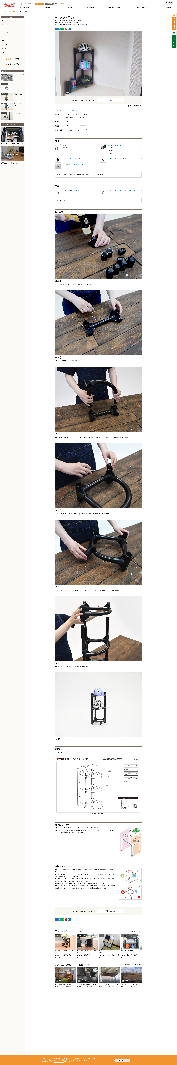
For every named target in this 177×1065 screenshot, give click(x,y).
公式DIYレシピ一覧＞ (135, 931)
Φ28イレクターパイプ (114, 145)
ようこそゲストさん (28, 3)
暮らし (4, 48)
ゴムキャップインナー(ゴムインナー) (74, 165)
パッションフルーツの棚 (129, 984)
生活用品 (168, 3)
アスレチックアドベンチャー (64, 984)
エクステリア (6, 24)
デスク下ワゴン (63, 955)
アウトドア (5, 32)
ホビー (4, 40)
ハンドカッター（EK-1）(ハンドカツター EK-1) (122, 190)
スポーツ (4, 44)
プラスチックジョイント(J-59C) (117, 158)
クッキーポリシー (59, 1062)
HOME (5, 11)
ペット (4, 36)
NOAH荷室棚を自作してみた (86, 984)
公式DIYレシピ (13, 11)
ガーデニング (6, 28)
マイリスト (58, 3)
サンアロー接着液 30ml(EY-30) (72, 190)
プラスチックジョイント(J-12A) (72, 158)
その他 (4, 52)
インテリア (5, 20)
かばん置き (83, 955)
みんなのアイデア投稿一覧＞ (133, 964)
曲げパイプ (66, 145)
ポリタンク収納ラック (109, 955)
